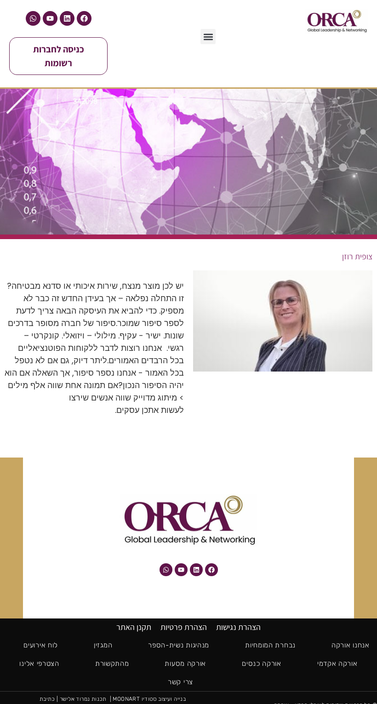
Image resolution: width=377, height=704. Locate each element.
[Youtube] (50, 18)
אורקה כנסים (261, 663)
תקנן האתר (133, 627)
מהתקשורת (112, 663)
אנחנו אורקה (350, 645)
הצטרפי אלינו (39, 663)
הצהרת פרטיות (183, 627)
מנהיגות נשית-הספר (178, 645)
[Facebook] (84, 18)
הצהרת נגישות (238, 627)
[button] (208, 36)
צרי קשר (180, 682)
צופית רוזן (357, 257)
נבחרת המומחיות (270, 645)
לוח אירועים (40, 645)
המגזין (103, 645)
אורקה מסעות (185, 663)
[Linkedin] (67, 18)
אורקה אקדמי (337, 663)
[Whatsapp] (33, 18)
